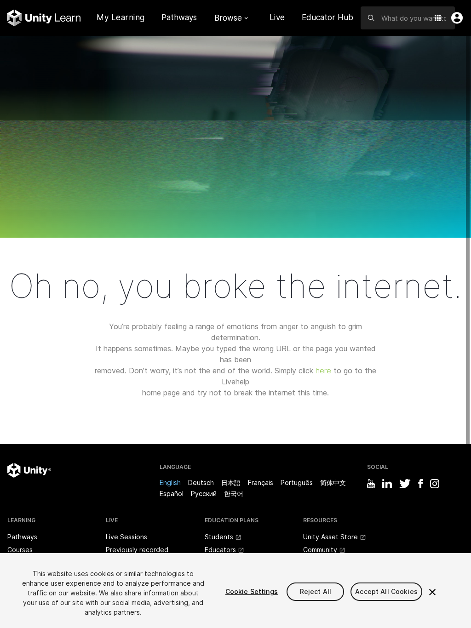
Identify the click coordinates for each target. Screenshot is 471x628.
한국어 (233, 493)
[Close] (432, 592)
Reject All (315, 591)
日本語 (231, 482)
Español (172, 493)
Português (297, 482)
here (323, 370)
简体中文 (333, 482)
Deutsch (201, 482)
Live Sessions (126, 537)
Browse (228, 18)
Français (260, 482)
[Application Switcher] (438, 18)
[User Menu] (455, 18)
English (170, 482)
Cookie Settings (251, 591)
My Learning (121, 17)
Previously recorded (137, 550)
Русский (204, 493)
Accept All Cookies (386, 591)
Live (277, 17)
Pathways (179, 17)
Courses (20, 550)
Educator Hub (327, 17)
